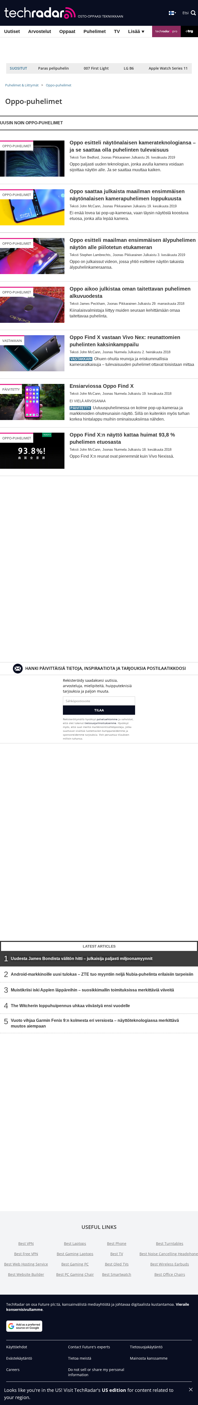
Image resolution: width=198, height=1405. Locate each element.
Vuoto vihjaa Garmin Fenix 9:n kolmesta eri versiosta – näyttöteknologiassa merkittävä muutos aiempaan (95, 1023)
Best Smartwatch (116, 1274)
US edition (114, 1390)
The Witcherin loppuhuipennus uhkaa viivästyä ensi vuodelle (70, 1006)
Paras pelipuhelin (53, 68)
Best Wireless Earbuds (169, 1264)
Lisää (134, 31)
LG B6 (129, 68)
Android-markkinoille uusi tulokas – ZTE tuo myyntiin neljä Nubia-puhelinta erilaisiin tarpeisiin (102, 974)
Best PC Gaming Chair (75, 1274)
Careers (13, 1369)
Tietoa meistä (79, 1358)
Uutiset (12, 31)
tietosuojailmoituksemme (100, 723)
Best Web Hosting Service (26, 1264)
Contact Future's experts (89, 1346)
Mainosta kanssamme (149, 1358)
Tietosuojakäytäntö (146, 1346)
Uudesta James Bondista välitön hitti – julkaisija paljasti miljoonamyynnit (81, 958)
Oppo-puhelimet (58, 85)
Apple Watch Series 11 (168, 68)
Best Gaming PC (75, 1264)
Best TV (116, 1253)
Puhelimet (95, 31)
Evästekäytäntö (19, 1358)
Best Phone (116, 1243)
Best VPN (26, 1243)
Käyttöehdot (16, 1346)
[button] (189, 12)
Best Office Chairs (169, 1274)
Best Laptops (75, 1243)
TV (117, 31)
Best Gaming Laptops (75, 1253)
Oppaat (67, 31)
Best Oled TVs (117, 1264)
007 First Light (96, 68)
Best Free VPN (26, 1253)
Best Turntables (169, 1243)
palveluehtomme (107, 719)
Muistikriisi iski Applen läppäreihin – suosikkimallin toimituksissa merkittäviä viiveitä (92, 990)
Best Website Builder (26, 1274)
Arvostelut (39, 31)
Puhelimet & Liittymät (22, 85)
